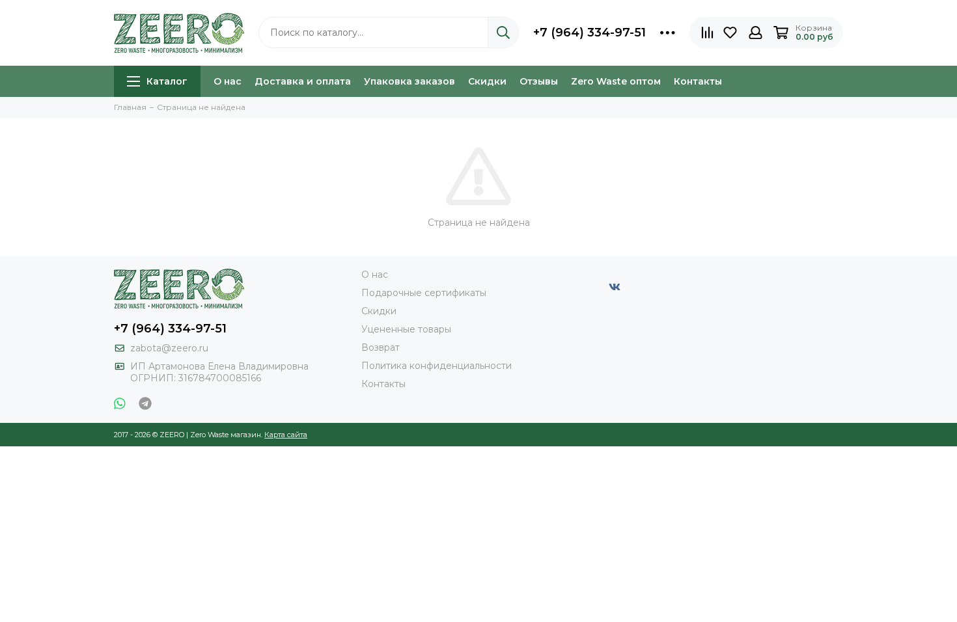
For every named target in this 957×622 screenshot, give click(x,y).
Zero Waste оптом (616, 81)
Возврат (380, 347)
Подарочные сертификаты (423, 293)
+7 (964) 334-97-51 (589, 32)
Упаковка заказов (409, 81)
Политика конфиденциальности (436, 366)
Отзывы (539, 81)
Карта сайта (285, 434)
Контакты (698, 81)
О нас (228, 81)
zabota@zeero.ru (169, 348)
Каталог (166, 81)
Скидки (487, 81)
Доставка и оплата (303, 81)
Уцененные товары (406, 329)
